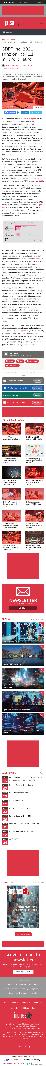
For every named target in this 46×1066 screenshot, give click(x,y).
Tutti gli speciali (37, 619)
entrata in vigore (29, 119)
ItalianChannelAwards (17, 993)
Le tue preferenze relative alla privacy (24, 1060)
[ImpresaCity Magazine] (23, 907)
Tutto (41, 773)
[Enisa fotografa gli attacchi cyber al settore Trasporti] (34, 451)
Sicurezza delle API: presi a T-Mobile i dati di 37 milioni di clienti (33, 504)
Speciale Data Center (11, 641)
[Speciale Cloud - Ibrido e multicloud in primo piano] (23, 724)
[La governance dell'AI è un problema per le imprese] (34, 472)
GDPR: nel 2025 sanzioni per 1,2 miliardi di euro (34, 439)
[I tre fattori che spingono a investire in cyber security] (11, 537)
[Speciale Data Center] (23, 633)
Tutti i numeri (38, 882)
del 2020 (39, 181)
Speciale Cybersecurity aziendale (16, 709)
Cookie (18, 1046)
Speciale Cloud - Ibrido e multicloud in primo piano (21, 731)
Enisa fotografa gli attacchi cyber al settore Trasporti (34, 461)
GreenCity (24, 989)
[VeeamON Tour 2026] (23, 655)
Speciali (15, 1002)
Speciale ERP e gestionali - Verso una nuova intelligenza (20, 686)
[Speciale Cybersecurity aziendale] (23, 701)
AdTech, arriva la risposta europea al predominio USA (9, 482)
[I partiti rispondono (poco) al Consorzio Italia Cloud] (34, 537)
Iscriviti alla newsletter (23, 972)
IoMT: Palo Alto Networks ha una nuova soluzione (34, 526)
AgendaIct (33, 993)
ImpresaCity (36, 2)
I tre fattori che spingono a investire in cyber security (10, 547)
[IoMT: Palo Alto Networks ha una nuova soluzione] (34, 516)
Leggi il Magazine (23, 934)
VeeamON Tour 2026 (12, 664)
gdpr (21, 361)
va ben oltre (38, 259)
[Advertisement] (24, 944)
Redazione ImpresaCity (13, 65)
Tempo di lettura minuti (10, 68)
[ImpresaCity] (10, 22)
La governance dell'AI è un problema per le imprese (34, 482)
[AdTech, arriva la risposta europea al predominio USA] (11, 472)
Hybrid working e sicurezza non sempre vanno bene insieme (10, 526)
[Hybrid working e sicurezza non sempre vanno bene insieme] (11, 516)
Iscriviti (37, 381)
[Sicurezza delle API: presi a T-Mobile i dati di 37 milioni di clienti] (34, 494)
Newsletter (9, 32)
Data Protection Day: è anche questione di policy (11, 504)
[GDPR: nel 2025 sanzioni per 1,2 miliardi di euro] (34, 429)
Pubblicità (25, 1008)
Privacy (27, 1046)
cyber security (13, 365)
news (13, 40)
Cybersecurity (38, 107)
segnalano (25, 331)
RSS (34, 1008)
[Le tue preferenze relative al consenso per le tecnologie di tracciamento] (34, 1064)
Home (6, 40)
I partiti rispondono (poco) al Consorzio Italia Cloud (34, 547)
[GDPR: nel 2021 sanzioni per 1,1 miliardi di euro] (11, 429)
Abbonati (37, 402)
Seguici (37, 395)
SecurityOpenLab (10, 989)
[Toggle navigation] (41, 23)
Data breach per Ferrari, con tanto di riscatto (9, 461)
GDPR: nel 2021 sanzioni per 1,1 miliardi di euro (11, 439)
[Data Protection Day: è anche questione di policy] (11, 494)
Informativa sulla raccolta (13, 1063)
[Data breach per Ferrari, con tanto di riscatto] (11, 451)
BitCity (10, 984)
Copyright (14, 1008)
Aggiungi (37, 388)
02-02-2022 (29, 65)
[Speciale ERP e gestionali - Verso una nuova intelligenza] (23, 678)
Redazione (38, 1002)
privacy (11, 361)
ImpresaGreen (37, 989)
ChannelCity (23, 2)
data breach (33, 361)
